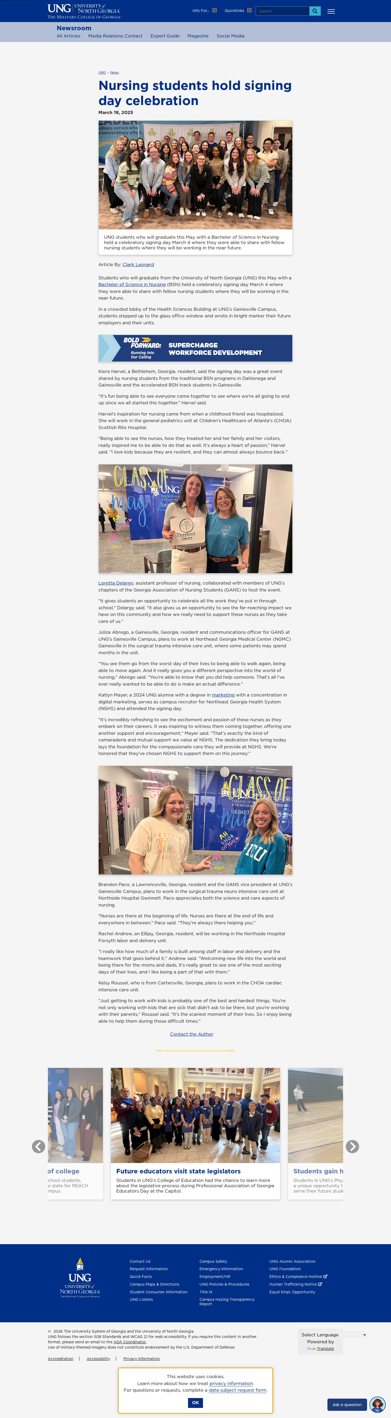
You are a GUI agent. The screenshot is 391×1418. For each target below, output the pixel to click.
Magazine (198, 36)
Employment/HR (214, 1276)
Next (348, 1144)
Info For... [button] (201, 10)
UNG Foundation (285, 1269)
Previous (34, 1144)
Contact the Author (191, 1034)
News (114, 72)
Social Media (230, 36)
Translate (325, 1348)
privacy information (231, 1383)
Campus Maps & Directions (154, 1284)
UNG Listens (141, 1299)
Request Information (149, 1269)
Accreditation (60, 1358)
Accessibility (98, 1358)
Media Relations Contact (115, 36)
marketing (223, 695)
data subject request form (237, 1390)
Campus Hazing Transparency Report (227, 1302)
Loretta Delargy (115, 583)
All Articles (68, 36)
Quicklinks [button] (235, 10)
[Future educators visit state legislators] (195, 1115)
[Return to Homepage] (80, 1277)
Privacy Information (141, 1358)
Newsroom (74, 27)
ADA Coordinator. (130, 1342)
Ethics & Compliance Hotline (295, 1276)
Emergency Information (221, 1269)
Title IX (206, 1292)
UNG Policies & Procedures (224, 1284)
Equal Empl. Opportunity (292, 1292)
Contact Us (140, 1261)
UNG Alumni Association (292, 1261)
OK (195, 1402)
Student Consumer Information (159, 1292)
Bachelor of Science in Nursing (132, 284)
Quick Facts (141, 1276)
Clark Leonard (138, 264)
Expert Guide (165, 36)
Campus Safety (213, 1261)
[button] (332, 11)
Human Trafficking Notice (293, 1284)
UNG (102, 72)
